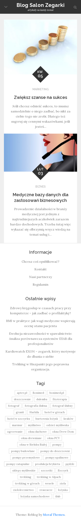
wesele (49, 483)
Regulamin (40, 284)
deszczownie (22, 399)
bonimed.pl (57, 393)
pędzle (69, 464)
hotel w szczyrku (18, 418)
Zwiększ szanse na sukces (40, 97)
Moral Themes (54, 515)
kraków (68, 418)
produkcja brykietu (47, 464)
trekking (25, 477)
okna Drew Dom (63, 431)
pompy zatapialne (17, 464)
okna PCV (53, 438)
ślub (57, 496)
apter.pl (22, 393)
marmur (17, 425)
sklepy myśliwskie (24, 470)
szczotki (46, 470)
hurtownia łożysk (46, 418)
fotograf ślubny (62, 405)
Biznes (40, 186)
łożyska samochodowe (35, 496)
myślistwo (34, 425)
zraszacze (45, 490)
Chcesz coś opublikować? (40, 261)
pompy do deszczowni (55, 451)
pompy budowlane (23, 451)
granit (20, 412)
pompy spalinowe (56, 457)
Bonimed (38, 393)
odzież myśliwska (57, 425)
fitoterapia (60, 399)
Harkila (34, 412)
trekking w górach (27, 483)
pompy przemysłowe (26, 457)
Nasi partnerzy (40, 277)
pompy (56, 444)
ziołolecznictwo (23, 490)
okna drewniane (31, 438)
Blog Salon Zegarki (41, 5)
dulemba (41, 399)
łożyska (63, 490)
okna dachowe (37, 431)
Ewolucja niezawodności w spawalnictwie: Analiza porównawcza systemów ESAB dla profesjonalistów (40, 339)
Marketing (40, 89)
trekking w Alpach (49, 477)
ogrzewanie (15, 431)
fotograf (13, 405)
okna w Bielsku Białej (33, 444)
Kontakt (40, 269)
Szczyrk (63, 470)
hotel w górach (54, 412)
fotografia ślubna (36, 405)
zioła (63, 483)
